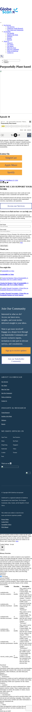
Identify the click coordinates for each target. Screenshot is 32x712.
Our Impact (10, 46)
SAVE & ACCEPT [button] (5, 711)
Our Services (7, 25)
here (21, 242)
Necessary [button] (3, 574)
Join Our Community (13, 49)
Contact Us (10, 52)
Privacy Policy (5, 519)
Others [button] (2, 703)
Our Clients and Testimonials (15, 30)
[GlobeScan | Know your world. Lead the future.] (9, 19)
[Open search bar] (2, 56)
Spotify (11, 172)
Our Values (10, 44)
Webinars (9, 36)
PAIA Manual (4, 527)
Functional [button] (3, 665)
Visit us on (5, 463)
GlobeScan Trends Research (15, 28)
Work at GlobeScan (12, 51)
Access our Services (16, 206)
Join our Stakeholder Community (16, 360)
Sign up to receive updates (16, 350)
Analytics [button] (2, 683)
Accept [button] (12, 544)
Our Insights (7, 31)
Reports (9, 38)
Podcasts (9, 39)
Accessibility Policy (6, 524)
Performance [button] (3, 675)
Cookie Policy (5, 522)
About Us (6, 41)
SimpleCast (11, 157)
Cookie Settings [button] (4, 544)
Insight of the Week (12, 35)
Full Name (3, 224)
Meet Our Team (11, 48)
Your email (3, 229)
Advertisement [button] (4, 693)
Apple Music (11, 165)
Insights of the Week (6, 416)
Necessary (5, 576)
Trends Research (5, 412)
